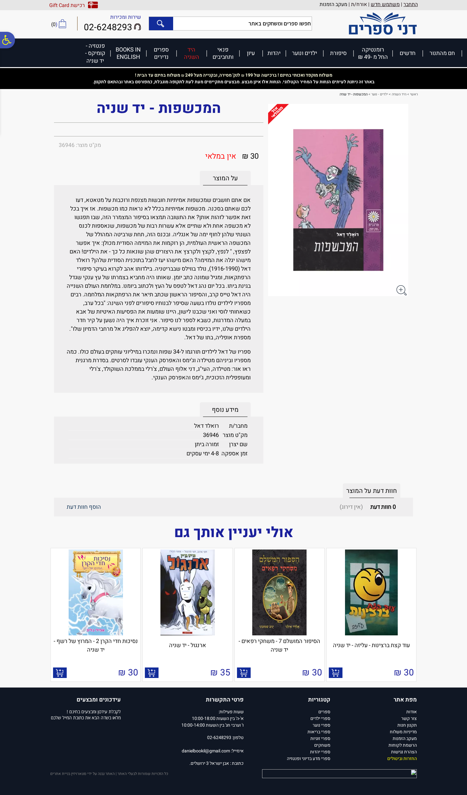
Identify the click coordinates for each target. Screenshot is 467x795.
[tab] (225, 178)
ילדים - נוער (379, 94)
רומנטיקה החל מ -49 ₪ (373, 53)
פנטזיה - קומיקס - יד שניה (95, 53)
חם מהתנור (442, 53)
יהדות (274, 53)
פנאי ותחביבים (223, 53)
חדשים (408, 53)
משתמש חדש (385, 4)
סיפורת (338, 53)
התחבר (410, 4)
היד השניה (191, 53)
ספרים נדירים (161, 53)
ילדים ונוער (304, 53)
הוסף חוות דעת (84, 507)
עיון (251, 53)
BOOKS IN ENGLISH (128, 53)
